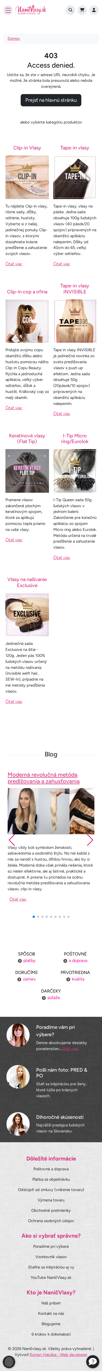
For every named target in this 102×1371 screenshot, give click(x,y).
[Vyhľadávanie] (70, 10)
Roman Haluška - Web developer (58, 1354)
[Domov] (31, 10)
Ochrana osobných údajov (51, 1220)
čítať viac (70, 1048)
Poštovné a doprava (51, 1168)
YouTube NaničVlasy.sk (51, 1277)
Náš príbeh (51, 1303)
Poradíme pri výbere (51, 1246)
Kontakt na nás (51, 1313)
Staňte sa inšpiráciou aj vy (51, 1267)
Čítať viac (13, 263)
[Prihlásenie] (94, 10)
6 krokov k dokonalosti (51, 1334)
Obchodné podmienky (51, 1210)
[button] (90, 840)
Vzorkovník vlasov (51, 1256)
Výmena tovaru (51, 1200)
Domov (14, 38)
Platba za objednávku (51, 1179)
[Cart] (82, 10)
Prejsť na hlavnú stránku (51, 100)
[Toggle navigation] (8, 10)
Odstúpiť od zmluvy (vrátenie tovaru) (51, 1189)
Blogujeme (51, 1323)
